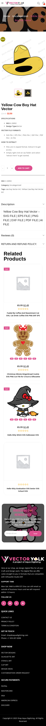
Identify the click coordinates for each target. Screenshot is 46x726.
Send (35, 534)
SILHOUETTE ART (8, 657)
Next (41, 62)
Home (6, 16)
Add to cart (23, 168)
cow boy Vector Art (13, 189)
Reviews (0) (7, 235)
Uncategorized (20, 16)
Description (7, 204)
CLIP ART (4, 665)
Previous (4, 62)
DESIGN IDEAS (7, 669)
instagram (16, 603)
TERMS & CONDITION (10, 625)
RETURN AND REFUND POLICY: (19, 244)
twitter (10, 603)
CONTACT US (6, 617)
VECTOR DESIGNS (8, 653)
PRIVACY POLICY (7, 621)
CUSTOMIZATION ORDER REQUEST (15, 673)
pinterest (22, 603)
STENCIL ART (6, 661)
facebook (3, 603)
